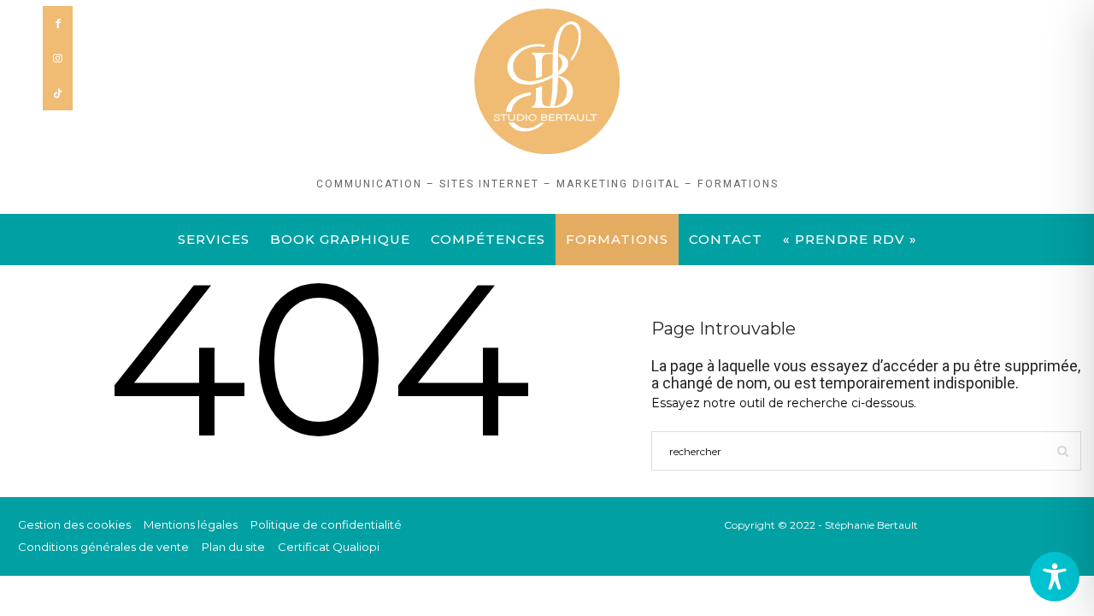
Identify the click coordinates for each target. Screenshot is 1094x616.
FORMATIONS (617, 239)
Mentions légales (191, 524)
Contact (725, 239)
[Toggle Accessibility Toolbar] (1054, 576)
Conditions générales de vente (103, 547)
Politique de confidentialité (326, 524)
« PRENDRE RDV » (850, 239)
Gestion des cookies (74, 524)
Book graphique (340, 239)
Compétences (488, 239)
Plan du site (233, 547)
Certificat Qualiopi (328, 547)
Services (214, 239)
